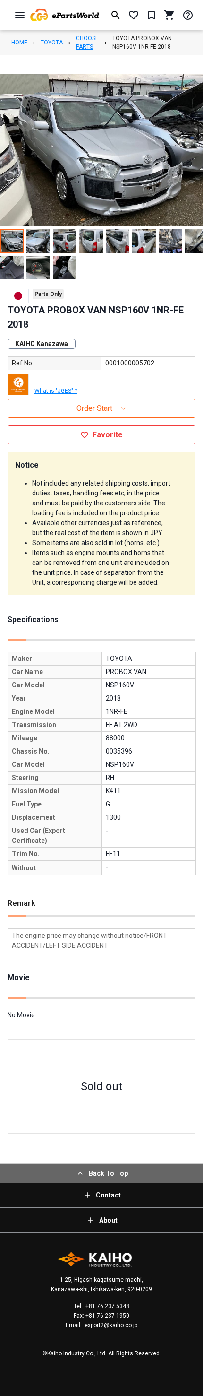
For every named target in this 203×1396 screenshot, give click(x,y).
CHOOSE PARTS (87, 42)
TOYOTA (52, 42)
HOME (19, 42)
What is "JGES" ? (55, 391)
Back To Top (108, 1173)
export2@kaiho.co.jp (110, 1325)
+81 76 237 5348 (106, 1306)
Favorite (108, 434)
